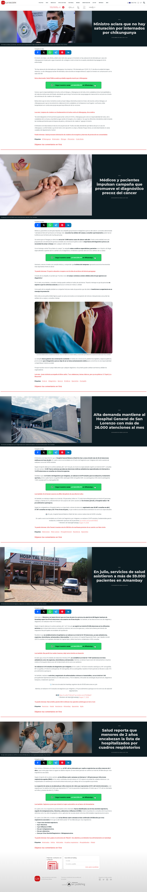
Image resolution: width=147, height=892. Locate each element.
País (119, 19)
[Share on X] (44, 52)
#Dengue (63, 139)
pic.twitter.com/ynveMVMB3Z (89, 520)
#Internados (55, 139)
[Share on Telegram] (56, 52)
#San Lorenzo (55, 532)
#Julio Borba (79, 139)
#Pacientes (71, 139)
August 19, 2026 (84, 522)
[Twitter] (103, 879)
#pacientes (75, 381)
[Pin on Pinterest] (62, 52)
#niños (53, 842)
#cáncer (44, 381)
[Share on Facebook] (38, 52)
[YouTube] (111, 879)
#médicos (67, 381)
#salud (52, 706)
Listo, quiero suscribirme (91, 867)
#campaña (83, 381)
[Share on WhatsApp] (50, 52)
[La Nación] (8, 2)
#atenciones (46, 532)
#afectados (59, 842)
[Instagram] (107, 879)
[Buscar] (144, 2)
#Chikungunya (46, 139)
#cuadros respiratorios (71, 842)
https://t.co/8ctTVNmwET (67, 695)
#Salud (93, 842)
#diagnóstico (52, 381)
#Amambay (67, 706)
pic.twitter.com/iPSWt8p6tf (83, 695)
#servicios (45, 706)
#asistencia (76, 532)
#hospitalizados (84, 842)
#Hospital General (66, 532)
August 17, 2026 (84, 697)
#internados (45, 842)
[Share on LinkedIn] (68, 52)
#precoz (60, 381)
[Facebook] (100, 879)
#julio (81, 706)
